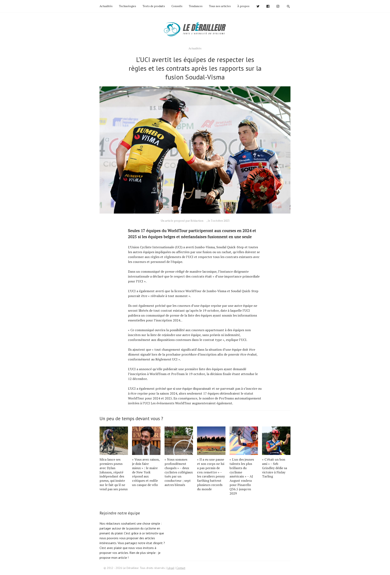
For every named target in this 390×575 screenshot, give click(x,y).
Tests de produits (154, 6)
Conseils (176, 6)
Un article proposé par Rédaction (182, 220)
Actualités (106, 6)
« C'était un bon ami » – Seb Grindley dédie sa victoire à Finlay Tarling (274, 467)
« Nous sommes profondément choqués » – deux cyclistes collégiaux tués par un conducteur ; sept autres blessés (179, 472)
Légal (170, 568)
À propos (243, 6)
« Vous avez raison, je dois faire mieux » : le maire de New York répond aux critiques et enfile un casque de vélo (146, 472)
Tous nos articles (220, 6)
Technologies (127, 6)
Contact (180, 568)
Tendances (196, 6)
